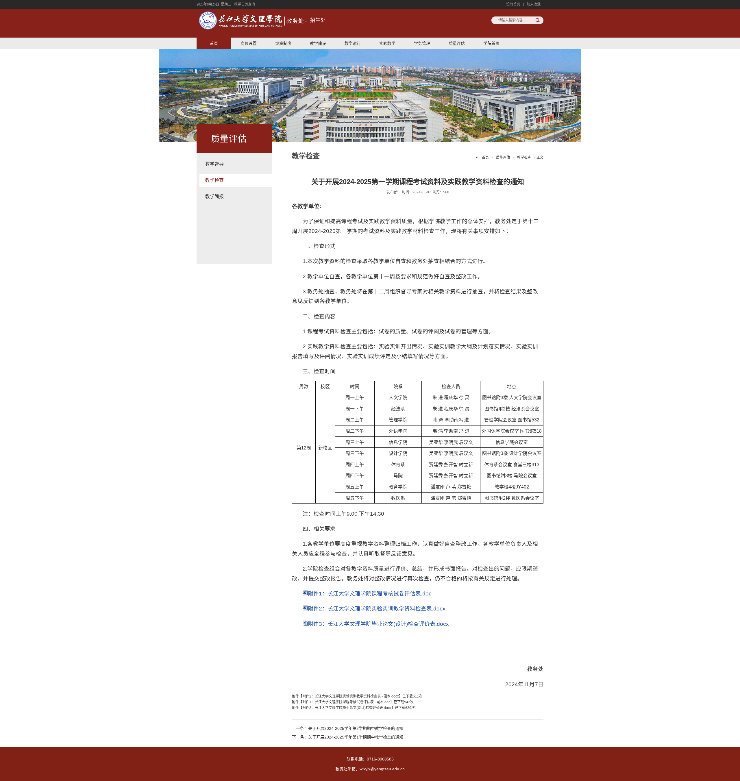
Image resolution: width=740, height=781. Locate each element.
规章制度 (283, 43)
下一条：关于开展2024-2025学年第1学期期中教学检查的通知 (347, 737)
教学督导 (214, 164)
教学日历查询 (244, 4)
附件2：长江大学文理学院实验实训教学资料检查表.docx (376, 609)
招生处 (318, 20)
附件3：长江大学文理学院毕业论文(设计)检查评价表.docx (378, 624)
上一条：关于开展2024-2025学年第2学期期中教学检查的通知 (347, 728)
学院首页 (491, 43)
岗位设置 (248, 43)
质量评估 (457, 43)
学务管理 (422, 43)
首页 (214, 43)
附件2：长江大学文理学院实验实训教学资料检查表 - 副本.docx (350, 696)
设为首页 (513, 4)
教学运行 (353, 43)
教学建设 (318, 43)
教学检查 (214, 180)
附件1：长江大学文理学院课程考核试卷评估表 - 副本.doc (346, 702)
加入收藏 (534, 4)
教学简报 (214, 196)
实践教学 (387, 43)
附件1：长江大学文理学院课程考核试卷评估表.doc (370, 594)
